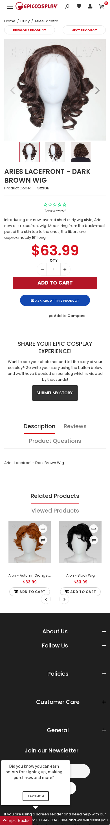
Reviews (75, 426)
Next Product (84, 30)
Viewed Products (55, 511)
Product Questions (55, 441)
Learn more (36, 796)
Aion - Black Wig (80, 575)
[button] (42, 820)
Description (39, 426)
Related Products (55, 496)
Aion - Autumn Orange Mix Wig (34, 575)
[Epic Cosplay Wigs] (37, 7)
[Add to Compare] (43, 540)
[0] (101, 7)
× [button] (67, 756)
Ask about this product (57, 300)
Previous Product (29, 30)
